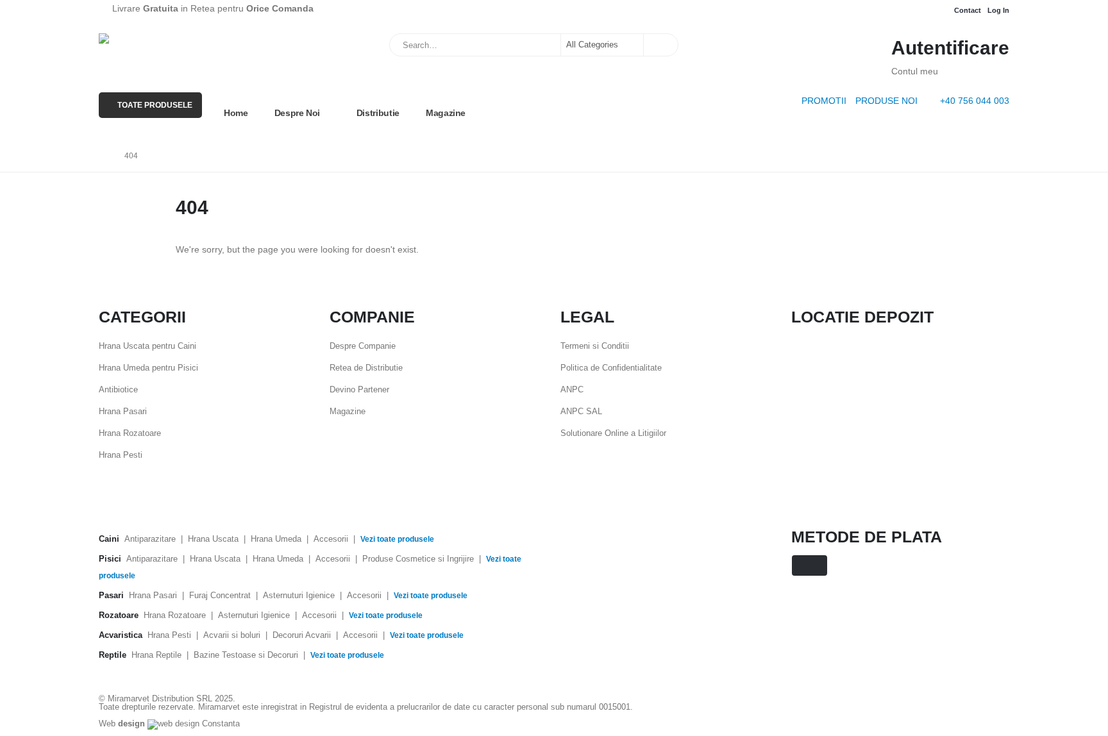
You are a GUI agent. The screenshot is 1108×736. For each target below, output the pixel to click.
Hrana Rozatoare (130, 433)
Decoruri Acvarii (302, 635)
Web (122, 723)
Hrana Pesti (120, 455)
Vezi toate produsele (397, 539)
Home (236, 113)
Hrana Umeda (276, 539)
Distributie (378, 113)
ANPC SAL (581, 411)
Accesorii (331, 539)
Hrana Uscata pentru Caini (147, 346)
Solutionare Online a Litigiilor (613, 433)
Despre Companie (363, 346)
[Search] (660, 45)
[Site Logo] (163, 50)
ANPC (571, 389)
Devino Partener (359, 389)
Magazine (446, 113)
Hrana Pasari (123, 411)
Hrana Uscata (213, 539)
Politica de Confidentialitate (611, 367)
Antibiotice (118, 389)
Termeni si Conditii (594, 346)
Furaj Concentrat (220, 595)
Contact (967, 10)
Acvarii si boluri (231, 635)
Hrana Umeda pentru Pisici (148, 367)
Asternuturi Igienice (299, 595)
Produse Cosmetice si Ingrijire (418, 559)
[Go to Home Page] (102, 155)
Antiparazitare (150, 539)
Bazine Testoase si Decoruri (246, 655)
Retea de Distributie (366, 367)
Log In (998, 10)
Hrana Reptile (156, 655)
